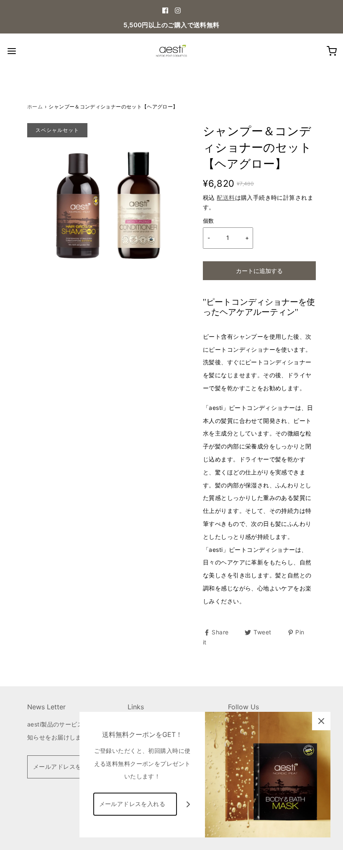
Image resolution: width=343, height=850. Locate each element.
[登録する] (188, 804)
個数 (208, 221)
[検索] (11, 51)
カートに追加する (259, 270)
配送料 (226, 197)
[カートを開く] (331, 51)
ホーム (35, 106)
